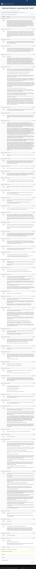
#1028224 (33, 107)
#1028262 (33, 471)
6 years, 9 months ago (19, 12)
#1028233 (33, 190)
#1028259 (33, 429)
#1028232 (33, 184)
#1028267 (33, 538)
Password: (3, 557)
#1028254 (33, 375)
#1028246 (33, 296)
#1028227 (33, 152)
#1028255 (33, 383)
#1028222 (33, 54)
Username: (3, 554)
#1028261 (33, 439)
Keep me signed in (5, 560)
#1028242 (33, 259)
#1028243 (33, 267)
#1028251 (33, 351)
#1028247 (33, 307)
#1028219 (33, 29)
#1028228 (33, 158)
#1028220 (33, 39)
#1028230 (33, 171)
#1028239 (33, 238)
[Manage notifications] (34, 567)
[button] (27, 1)
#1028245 (33, 291)
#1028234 (33, 197)
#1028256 (33, 394)
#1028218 (33, 18)
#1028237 (33, 222)
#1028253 (33, 368)
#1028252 (33, 361)
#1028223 (33, 66)
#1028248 (33, 328)
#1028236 (33, 212)
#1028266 (33, 533)
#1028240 (33, 246)
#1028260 (33, 434)
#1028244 (33, 274)
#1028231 (33, 177)
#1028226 (33, 120)
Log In (32, 562)
